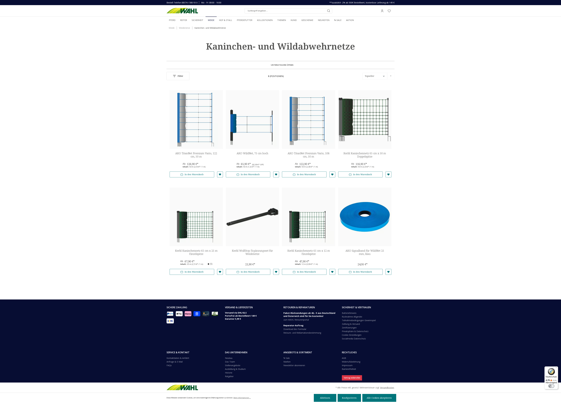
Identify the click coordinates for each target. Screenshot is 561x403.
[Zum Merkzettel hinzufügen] (220, 174)
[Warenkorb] (393, 10)
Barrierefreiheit (349, 369)
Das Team (230, 361)
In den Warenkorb (194, 174)
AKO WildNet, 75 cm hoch (252, 153)
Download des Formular (294, 329)
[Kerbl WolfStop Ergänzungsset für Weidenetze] (252, 217)
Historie (228, 372)
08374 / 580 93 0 (190, 2)
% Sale (286, 358)
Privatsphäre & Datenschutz (355, 331)
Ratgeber (229, 376)
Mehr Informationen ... (242, 398)
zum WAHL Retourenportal (296, 319)
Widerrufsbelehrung (351, 361)
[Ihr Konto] (382, 10)
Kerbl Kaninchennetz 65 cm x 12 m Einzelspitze (308, 252)
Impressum (347, 365)
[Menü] (556, 368)
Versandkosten (387, 387)
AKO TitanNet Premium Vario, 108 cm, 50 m (308, 155)
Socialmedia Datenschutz (354, 338)
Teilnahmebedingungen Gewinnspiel (359, 320)
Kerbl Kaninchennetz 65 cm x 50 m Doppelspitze (364, 155)
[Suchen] (328, 10)
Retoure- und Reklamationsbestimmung (302, 332)
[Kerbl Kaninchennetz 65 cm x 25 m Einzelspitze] (196, 217)
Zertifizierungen (349, 327)
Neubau (228, 358)
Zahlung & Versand (351, 324)
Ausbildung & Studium (235, 369)
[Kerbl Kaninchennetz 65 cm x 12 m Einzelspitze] (308, 217)
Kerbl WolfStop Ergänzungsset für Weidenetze (252, 252)
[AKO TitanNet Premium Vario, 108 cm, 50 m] (308, 119)
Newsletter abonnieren (294, 365)
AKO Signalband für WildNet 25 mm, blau (365, 252)
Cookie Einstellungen (351, 335)
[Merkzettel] (389, 10)
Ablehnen (325, 397)
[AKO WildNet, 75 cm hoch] (252, 119)
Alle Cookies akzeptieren (379, 397)
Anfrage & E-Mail (175, 361)
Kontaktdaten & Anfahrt (178, 358)
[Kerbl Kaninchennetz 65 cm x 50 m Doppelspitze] (365, 119)
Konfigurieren (349, 397)
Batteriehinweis (349, 313)
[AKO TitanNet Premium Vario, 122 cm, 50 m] (196, 119)
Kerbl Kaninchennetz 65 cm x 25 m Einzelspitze (196, 252)
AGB (344, 358)
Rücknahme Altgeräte (352, 316)
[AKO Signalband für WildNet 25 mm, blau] (365, 217)
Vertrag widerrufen (352, 378)
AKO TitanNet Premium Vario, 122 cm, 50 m (196, 155)
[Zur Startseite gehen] (182, 11)
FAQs (169, 365)
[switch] (551, 386)
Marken (287, 361)
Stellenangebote (232, 365)
